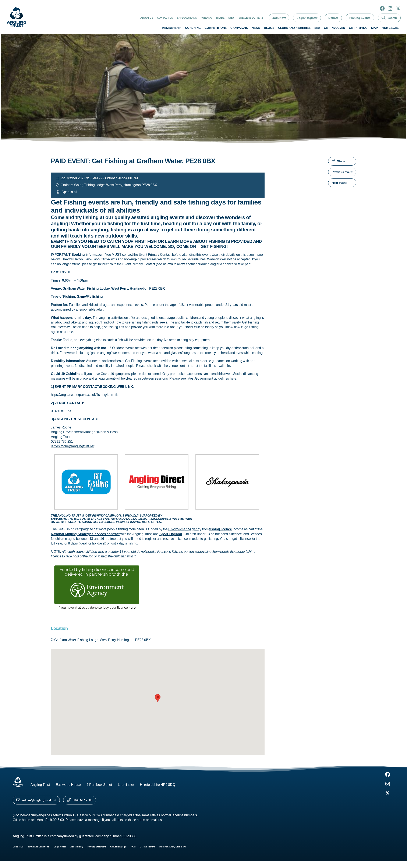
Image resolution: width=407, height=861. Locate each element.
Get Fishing (358, 27)
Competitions (216, 27)
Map (374, 27)
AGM (133, 847)
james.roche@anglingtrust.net (72, 446)
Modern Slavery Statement (172, 847)
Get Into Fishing (147, 847)
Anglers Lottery (251, 17)
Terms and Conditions (39, 847)
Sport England (170, 534)
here (233, 378)
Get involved (334, 27)
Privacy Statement (97, 847)
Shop (231, 17)
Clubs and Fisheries (294, 27)
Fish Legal (390, 27)
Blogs (269, 27)
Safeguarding (187, 17)
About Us (146, 17)
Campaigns (239, 27)
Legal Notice (60, 847)
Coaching (193, 27)
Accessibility (76, 847)
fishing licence (220, 529)
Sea (317, 27)
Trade (220, 17)
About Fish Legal (118, 847)
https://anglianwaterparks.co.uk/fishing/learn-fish (85, 395)
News (256, 27)
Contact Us (165, 17)
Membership (171, 27)
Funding (206, 17)
